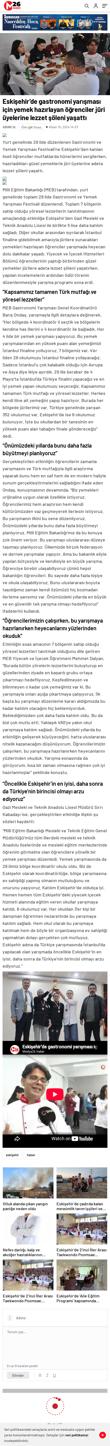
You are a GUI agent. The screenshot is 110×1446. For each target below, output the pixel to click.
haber (31, 1155)
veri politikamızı (76, 1435)
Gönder (18, 1375)
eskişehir (12, 1155)
